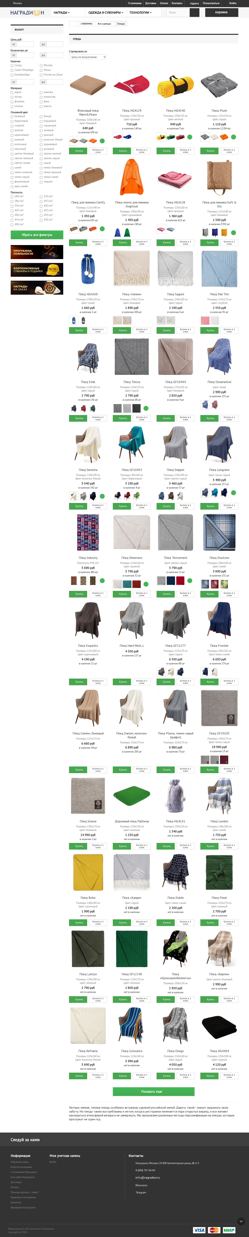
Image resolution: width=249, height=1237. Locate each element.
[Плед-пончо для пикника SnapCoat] (131, 177)
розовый (49, 149)
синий (18, 167)
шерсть (48, 106)
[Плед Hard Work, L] (131, 620)
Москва (48, 65)
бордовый (50, 121)
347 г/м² (48, 201)
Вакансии (16, 1202)
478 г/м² (48, 219)
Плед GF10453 (132, 470)
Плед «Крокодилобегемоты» (175, 976)
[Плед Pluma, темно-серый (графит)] (175, 708)
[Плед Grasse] (88, 796)
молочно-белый (53, 139)
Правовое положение (23, 1197)
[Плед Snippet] (175, 444)
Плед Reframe (88, 1051)
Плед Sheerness (131, 558)
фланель (19, 101)
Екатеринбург (22, 74)
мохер (18, 96)
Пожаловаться (211, 3)
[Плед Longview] (219, 444)
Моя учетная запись (65, 1155)
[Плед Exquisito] (88, 620)
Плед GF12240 (132, 974)
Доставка (150, 3)
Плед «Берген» (219, 974)
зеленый (48, 130)
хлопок (19, 106)
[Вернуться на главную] (73, 23)
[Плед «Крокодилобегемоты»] (175, 948)
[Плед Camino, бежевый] (88, 708)
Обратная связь (20, 1162)
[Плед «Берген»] (219, 948)
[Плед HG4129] (131, 85)
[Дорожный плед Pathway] (131, 796)
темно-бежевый (53, 167)
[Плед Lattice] (88, 948)
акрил (18, 92)
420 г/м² (48, 205)
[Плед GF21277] (175, 620)
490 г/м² (19, 224)
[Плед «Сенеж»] (131, 268)
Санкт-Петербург (24, 70)
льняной (19, 139)
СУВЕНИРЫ (86, 23)
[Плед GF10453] (131, 444)
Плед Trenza (132, 382)
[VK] (225, 3)
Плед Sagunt (175, 294)
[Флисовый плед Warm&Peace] (88, 85)
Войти (233, 3)
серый (47, 163)
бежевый (20, 116)
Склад (18, 65)
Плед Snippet (175, 470)
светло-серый (52, 158)
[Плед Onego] (175, 1025)
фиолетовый (22, 181)
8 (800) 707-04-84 (145, 1170)
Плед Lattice (88, 974)
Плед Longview (219, 470)
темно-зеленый (23, 172)
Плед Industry (88, 558)
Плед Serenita (88, 470)
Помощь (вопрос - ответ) (25, 1192)
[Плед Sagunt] (175, 268)
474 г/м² (19, 219)
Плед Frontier (219, 645)
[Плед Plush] (219, 85)
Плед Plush (219, 110)
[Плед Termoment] (175, 532)
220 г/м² (48, 196)
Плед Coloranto (131, 1051)
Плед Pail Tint (219, 294)
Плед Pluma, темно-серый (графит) (175, 735)
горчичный (50, 125)
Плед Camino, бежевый (88, 733)
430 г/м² (19, 215)
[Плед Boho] (88, 872)
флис (46, 101)
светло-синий (22, 163)
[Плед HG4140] (175, 85)
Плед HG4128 (175, 202)
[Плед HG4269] (88, 268)
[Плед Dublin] (175, 872)
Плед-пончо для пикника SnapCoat (132, 204)
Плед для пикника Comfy (88, 202)
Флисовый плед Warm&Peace (88, 112)
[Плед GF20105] (219, 708)
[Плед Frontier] (219, 620)
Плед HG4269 (88, 294)
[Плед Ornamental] (219, 356)
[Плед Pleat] (219, 872)
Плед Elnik (88, 382)
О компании (135, 3)
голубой (19, 125)
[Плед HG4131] (175, 796)
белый (47, 116)
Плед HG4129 (131, 110)
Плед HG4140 (175, 110)
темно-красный (52, 172)
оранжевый (50, 144)
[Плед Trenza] (131, 356)
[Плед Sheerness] (131, 532)
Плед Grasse (88, 821)
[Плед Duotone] (219, 532)
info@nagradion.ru (148, 1177)
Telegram (141, 1192)
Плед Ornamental (219, 382)
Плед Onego (175, 1051)
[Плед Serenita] (88, 444)
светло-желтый (52, 153)
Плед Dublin (175, 898)
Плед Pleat (219, 898)
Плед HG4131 (175, 821)
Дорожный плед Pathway (132, 821)
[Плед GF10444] (175, 356)
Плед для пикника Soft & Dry (219, 204)
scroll (241, 1221)
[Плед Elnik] (88, 356)
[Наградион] (27, 13)
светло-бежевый (24, 153)
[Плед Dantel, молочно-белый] (131, 708)
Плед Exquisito (88, 645)
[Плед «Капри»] (131, 872)
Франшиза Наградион (23, 1207)
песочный (20, 149)
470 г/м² (48, 215)
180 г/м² (19, 196)
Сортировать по (78, 51)
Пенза (47, 70)
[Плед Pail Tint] (219, 268)
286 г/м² (19, 201)
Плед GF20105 (219, 733)
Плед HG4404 (219, 1051)
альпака (48, 92)
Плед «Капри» (131, 898)
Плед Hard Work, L (132, 645)
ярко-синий (21, 186)
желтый (19, 130)
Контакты (177, 3)
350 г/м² (19, 205)
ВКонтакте (141, 1185)
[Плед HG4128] (175, 177)
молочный (20, 144)
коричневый (22, 135)
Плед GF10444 (175, 382)
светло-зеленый (24, 158)
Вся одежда (104, 23)
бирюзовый (21, 121)
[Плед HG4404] (219, 1025)
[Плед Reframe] (88, 1025)
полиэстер (49, 96)
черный (48, 181)
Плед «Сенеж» (132, 294)
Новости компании (21, 1167)
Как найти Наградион (23, 1177)
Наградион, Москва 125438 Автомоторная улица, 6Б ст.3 (167, 1163)
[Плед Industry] (88, 532)
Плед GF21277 (175, 645)
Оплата (164, 3)
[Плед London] (219, 796)
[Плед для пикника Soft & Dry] (219, 177)
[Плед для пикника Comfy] (88, 177)
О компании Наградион (24, 1172)
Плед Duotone (219, 558)
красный (48, 135)
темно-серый (22, 177)
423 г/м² (19, 210)
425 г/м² (48, 210)
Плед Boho (88, 898)
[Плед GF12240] (131, 948)
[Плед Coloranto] (131, 1025)
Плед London (219, 821)
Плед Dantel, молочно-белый (132, 735)
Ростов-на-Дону (53, 74)
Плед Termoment (175, 558)
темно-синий (51, 177)
